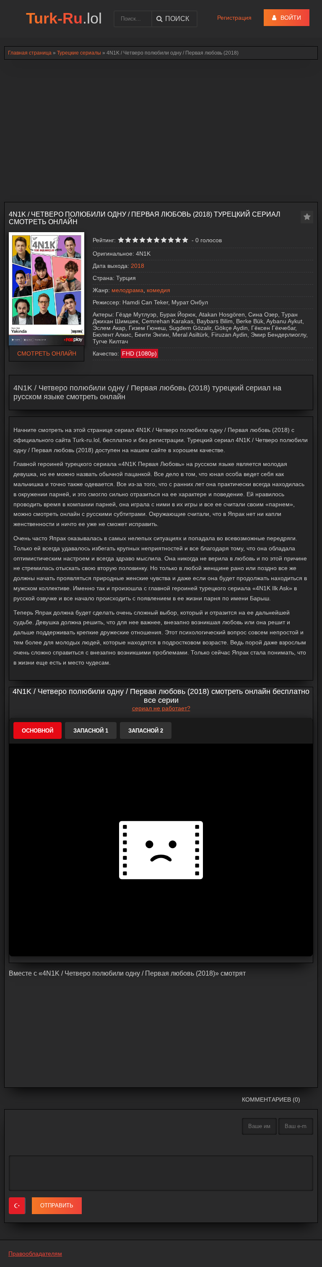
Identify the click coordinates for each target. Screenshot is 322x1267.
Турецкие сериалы (79, 53)
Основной (37, 731)
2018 (137, 265)
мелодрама (127, 290)
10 (185, 239)
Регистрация (234, 17)
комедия (158, 290)
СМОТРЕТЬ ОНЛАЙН (46, 353)
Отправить (56, 1205)
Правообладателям (35, 1253)
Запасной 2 (145, 731)
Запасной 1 (90, 731)
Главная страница (30, 53)
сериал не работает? (161, 708)
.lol (64, 18)
